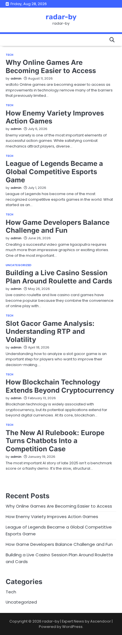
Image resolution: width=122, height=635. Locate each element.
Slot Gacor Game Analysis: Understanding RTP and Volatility (50, 331)
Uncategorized (18, 265)
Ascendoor (100, 621)
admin (16, 78)
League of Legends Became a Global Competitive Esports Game (54, 171)
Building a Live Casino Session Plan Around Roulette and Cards (59, 277)
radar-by (61, 16)
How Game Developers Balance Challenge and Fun (58, 226)
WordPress (72, 626)
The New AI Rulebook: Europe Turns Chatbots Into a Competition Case (55, 441)
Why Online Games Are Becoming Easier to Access (51, 66)
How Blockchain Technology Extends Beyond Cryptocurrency (60, 386)
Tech (9, 55)
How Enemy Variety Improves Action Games (55, 117)
